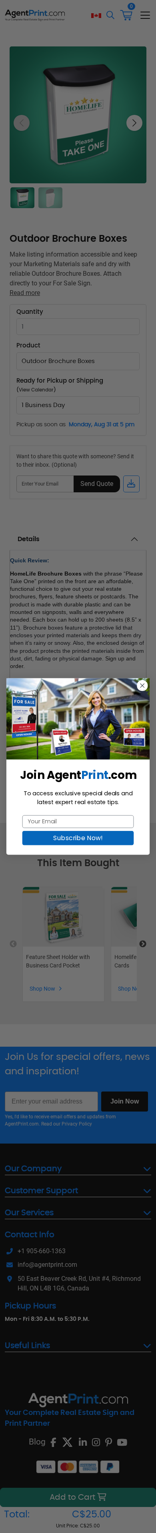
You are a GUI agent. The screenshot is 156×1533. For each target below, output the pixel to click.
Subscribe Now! (77, 837)
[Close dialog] (142, 685)
